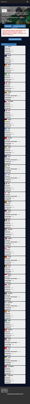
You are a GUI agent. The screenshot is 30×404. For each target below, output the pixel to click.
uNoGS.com (4, 2)
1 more (19, 169)
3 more (12, 68)
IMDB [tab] (9, 10)
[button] (9, 44)
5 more (12, 51)
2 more (13, 97)
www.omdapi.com (4, 390)
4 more (12, 50)
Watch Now (8, 26)
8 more (12, 114)
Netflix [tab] (4, 10)
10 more (13, 198)
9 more (13, 216)
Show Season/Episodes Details (15, 39)
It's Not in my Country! (19, 26)
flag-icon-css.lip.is (4, 392)
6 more (12, 59)
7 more (12, 77)
